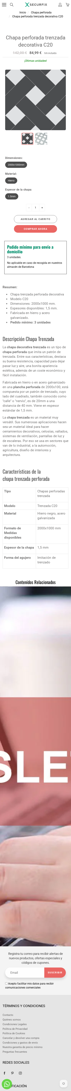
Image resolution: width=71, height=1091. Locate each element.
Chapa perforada (41, 12)
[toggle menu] (4, 4)
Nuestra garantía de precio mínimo (23, 1047)
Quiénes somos (12, 1019)
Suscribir (55, 972)
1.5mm (12, 196)
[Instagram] (20, 1073)
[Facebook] (4, 1073)
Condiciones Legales (15, 1024)
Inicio (22, 12)
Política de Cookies (14, 1033)
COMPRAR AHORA (35, 229)
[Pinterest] (12, 1073)
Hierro (11, 180)
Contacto (8, 1015)
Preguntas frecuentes (15, 1051)
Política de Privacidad (15, 1029)
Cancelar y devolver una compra (21, 1038)
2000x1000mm (16, 164)
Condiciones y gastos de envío (20, 1042)
